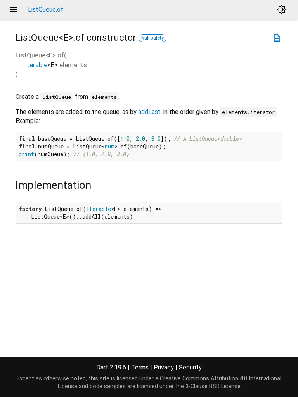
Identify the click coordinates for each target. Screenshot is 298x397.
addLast (149, 112)
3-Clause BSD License (213, 386)
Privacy (164, 367)
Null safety (152, 38)
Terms (140, 367)
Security (190, 367)
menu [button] (14, 9)
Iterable (36, 65)
